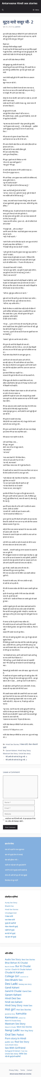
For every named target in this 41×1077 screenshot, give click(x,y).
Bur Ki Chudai (23, 966)
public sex (9, 1042)
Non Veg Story (26, 1030)
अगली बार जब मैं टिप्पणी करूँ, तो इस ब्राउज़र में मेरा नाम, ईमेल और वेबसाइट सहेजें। (20, 819)
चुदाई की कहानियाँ (10, 923)
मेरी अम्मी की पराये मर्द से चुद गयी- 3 (16, 760)
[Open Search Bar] (2, 10)
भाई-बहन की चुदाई (10, 937)
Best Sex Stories (28, 959)
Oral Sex (10, 1034)
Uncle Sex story (25, 753)
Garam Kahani (11, 750)
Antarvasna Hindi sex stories (19, 3)
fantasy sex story (25, 984)
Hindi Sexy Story (24, 750)
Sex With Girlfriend (15, 1047)
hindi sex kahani (13, 1002)
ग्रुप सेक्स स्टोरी (10, 920)
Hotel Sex (27, 1005)
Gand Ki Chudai (13, 991)
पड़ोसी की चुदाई (9, 930)
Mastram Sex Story (10, 753)
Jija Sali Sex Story (10, 1014)
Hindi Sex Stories (12, 744)
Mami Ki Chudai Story (13, 1021)
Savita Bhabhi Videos (11, 1045)
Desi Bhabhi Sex (14, 979)
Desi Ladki (11, 984)
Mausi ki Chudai (10, 1027)
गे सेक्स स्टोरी (24, 744)
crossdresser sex (24, 976)
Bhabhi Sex (9, 906)
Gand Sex (26, 991)
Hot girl (10, 1009)
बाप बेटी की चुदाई (10, 933)
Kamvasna (11, 1017)
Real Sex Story (22, 1041)
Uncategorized (11, 913)
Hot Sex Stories (23, 1009)
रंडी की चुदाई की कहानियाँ (12, 1056)
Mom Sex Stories (24, 1026)
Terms (22, 1070)
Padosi (20, 1034)
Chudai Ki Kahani (14, 972)
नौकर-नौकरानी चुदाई (11, 926)
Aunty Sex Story (11, 902)
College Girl (12, 976)
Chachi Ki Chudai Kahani (21, 969)
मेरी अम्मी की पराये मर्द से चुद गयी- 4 (16, 756)
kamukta (21, 1013)
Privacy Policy (13, 1070)
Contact (29, 1070)
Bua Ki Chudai (9, 966)
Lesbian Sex (22, 1018)
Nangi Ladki (12, 1030)
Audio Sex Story (13, 959)
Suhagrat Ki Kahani (12, 1051)
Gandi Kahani (12, 987)
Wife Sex (23, 1053)
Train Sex (24, 1051)
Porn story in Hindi (15, 1038)
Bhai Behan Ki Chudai (16, 962)
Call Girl (8, 969)
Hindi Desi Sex (13, 998)
